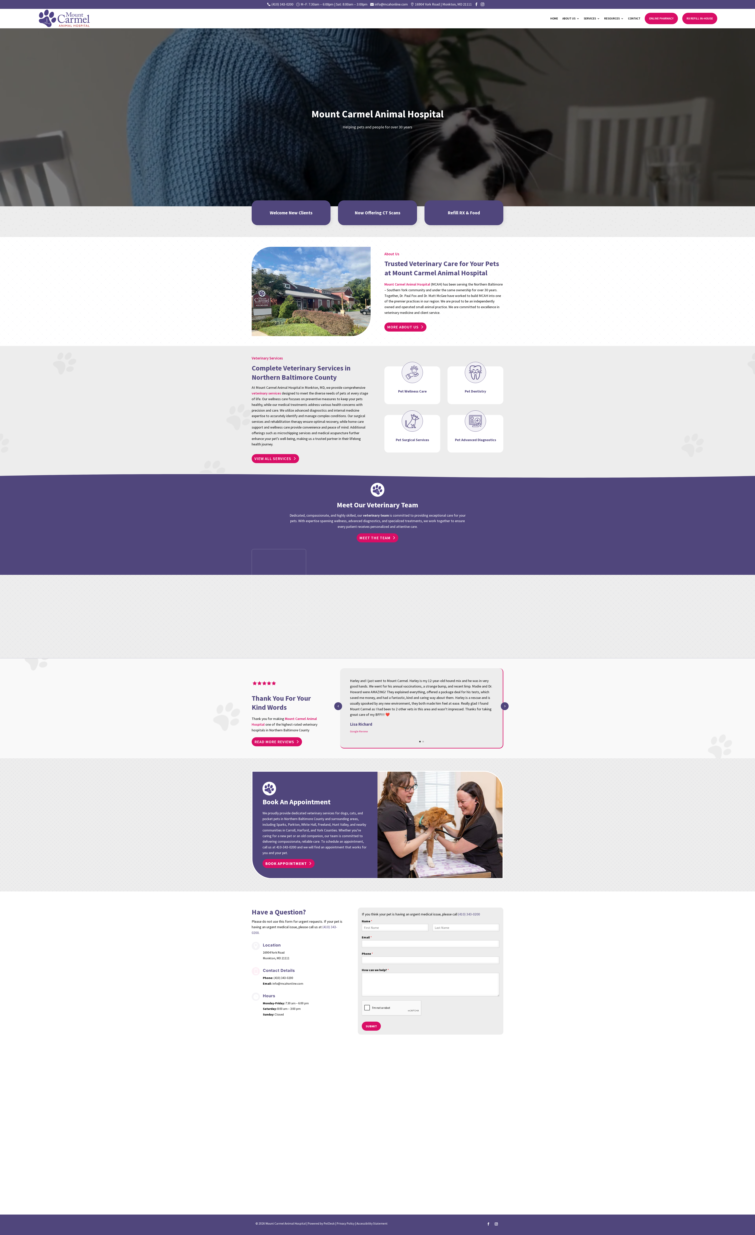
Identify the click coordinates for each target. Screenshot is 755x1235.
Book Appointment (286, 863)
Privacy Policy (345, 1223)
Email (367, 937)
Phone (367, 954)
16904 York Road (274, 952)
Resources (612, 18)
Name (367, 921)
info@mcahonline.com (287, 983)
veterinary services (266, 393)
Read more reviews (274, 741)
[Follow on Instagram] (496, 1224)
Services (590, 18)
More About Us (403, 326)
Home (554, 18)
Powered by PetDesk (321, 1223)
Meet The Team (374, 537)
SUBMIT (371, 1026)
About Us (568, 18)
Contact (634, 18)
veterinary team (376, 515)
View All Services (272, 458)
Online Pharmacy (661, 18)
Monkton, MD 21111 (276, 958)
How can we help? (375, 970)
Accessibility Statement (372, 1223)
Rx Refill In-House (700, 18)
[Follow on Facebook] (488, 1224)
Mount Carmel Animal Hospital (407, 284)
